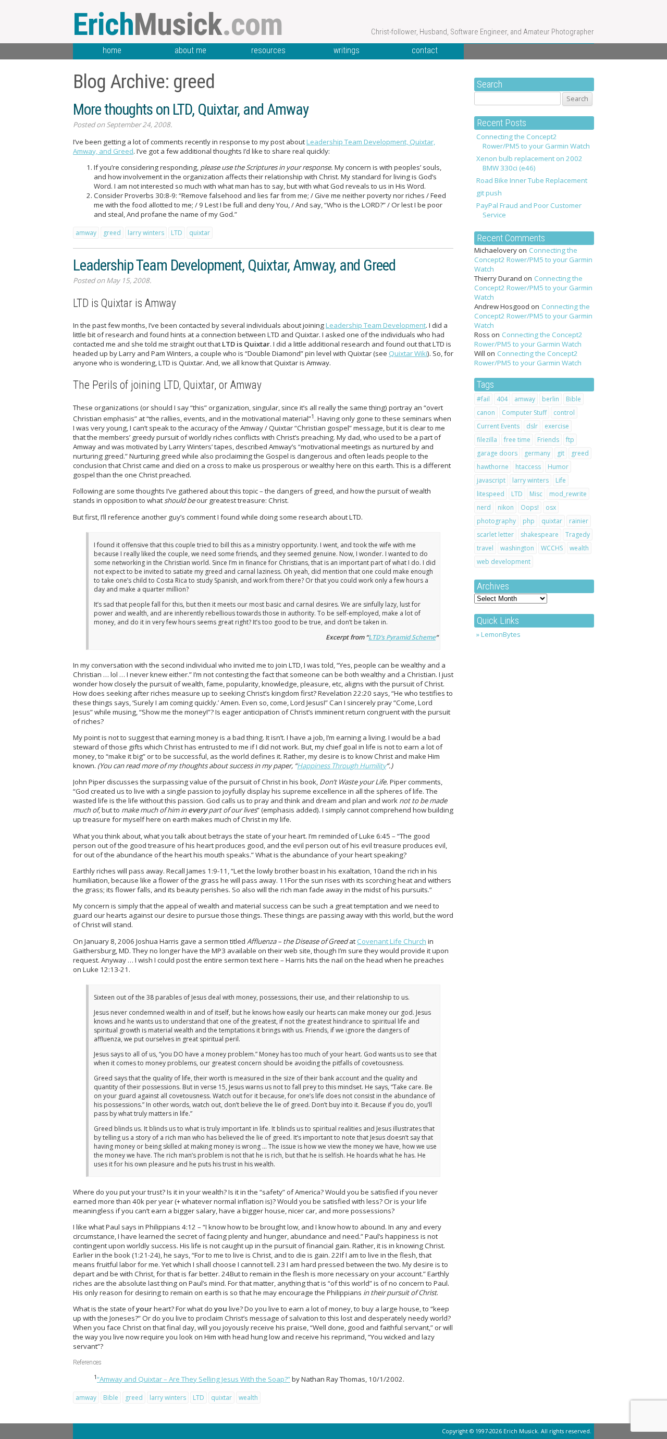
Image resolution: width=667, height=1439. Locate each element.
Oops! (530, 507)
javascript (491, 480)
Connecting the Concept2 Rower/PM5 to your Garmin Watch (533, 141)
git (560, 453)
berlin (550, 399)
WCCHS (552, 548)
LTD (517, 493)
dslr (532, 426)
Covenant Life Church (391, 941)
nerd (484, 507)
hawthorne (493, 466)
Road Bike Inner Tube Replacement (531, 180)
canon (486, 412)
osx (551, 507)
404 (502, 399)
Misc (535, 493)
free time (517, 439)
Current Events (498, 426)
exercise (557, 426)
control (564, 412)
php (529, 520)
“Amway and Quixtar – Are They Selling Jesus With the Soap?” (193, 1379)
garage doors (497, 453)
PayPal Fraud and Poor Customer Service (529, 210)
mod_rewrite (568, 493)
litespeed (490, 493)
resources (268, 50)
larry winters (530, 480)
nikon (506, 507)
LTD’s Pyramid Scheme (402, 637)
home (112, 50)
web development (503, 561)
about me (190, 50)
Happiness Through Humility (341, 765)
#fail (483, 399)
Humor (558, 466)
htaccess (528, 466)
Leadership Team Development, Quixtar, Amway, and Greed (234, 265)
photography (496, 520)
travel (485, 548)
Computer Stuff (524, 412)
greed (580, 453)
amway (524, 399)
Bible (573, 399)
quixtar (551, 520)
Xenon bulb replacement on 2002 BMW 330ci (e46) (529, 163)
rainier (578, 520)
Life (560, 480)
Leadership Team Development (376, 325)
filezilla (487, 439)
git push (489, 193)
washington (517, 548)
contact (425, 50)
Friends (548, 439)
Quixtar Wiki (408, 353)
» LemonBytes (498, 634)
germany (537, 453)
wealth (579, 548)
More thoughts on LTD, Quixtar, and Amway (190, 109)
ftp (570, 439)
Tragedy (577, 534)
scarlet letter (495, 534)
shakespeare (540, 534)
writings (347, 50)
